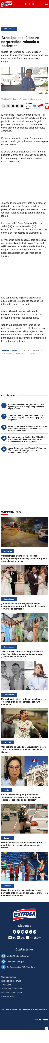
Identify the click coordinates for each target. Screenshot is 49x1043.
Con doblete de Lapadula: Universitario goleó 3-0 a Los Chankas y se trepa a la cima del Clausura (23, 749)
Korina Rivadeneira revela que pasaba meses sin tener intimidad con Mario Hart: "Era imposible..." (23, 702)
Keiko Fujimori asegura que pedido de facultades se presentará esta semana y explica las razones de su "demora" (21, 797)
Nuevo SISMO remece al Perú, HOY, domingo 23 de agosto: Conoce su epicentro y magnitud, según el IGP (27, 450)
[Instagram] (26, 932)
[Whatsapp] (3, 106)
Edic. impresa (35, 99)
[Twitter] (8, 106)
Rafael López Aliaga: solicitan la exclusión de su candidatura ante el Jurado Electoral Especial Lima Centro (27, 428)
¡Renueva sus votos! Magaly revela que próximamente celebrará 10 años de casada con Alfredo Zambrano (23, 606)
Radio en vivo (7, 996)
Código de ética (8, 977)
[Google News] (30, 932)
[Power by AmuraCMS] (41, 1020)
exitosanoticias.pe (15, 961)
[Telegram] (22, 106)
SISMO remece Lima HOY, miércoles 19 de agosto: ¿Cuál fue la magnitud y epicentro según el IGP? (26, 407)
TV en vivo (6, 985)
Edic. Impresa (9, 29)
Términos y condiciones (12, 988)
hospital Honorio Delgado (25, 354)
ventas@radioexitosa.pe (18, 956)
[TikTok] (34, 932)
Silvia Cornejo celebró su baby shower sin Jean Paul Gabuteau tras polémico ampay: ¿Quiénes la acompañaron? (22, 654)
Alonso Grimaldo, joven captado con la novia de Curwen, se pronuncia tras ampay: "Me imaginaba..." (27, 417)
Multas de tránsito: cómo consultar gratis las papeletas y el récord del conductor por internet (23, 845)
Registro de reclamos (11, 981)
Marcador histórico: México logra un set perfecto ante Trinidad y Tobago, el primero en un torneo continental (24, 893)
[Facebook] (12, 106)
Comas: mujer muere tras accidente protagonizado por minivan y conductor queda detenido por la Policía (24, 558)
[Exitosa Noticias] (6, 4)
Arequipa (25, 350)
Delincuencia (37, 350)
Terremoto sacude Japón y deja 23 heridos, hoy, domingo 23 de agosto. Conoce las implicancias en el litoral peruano (27, 439)
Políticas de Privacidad (11, 992)
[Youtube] (22, 932)
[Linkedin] (17, 106)
